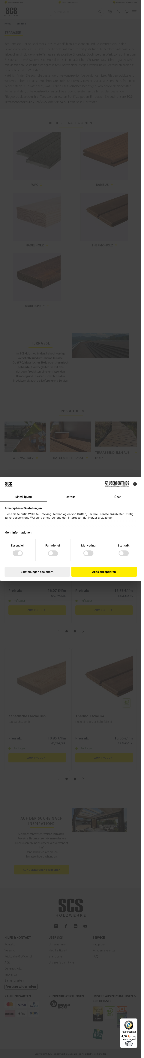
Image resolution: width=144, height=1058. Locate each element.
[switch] (129, 1043)
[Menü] (135, 1020)
